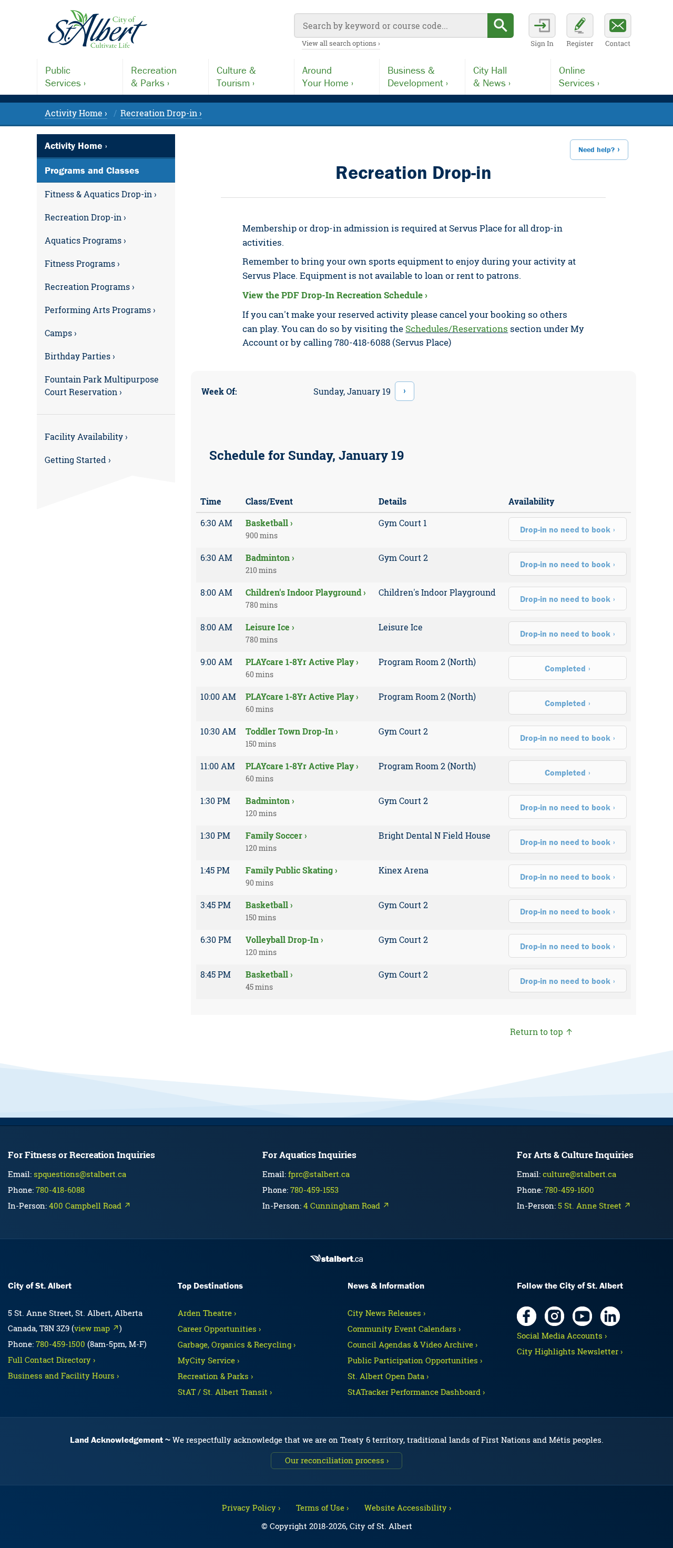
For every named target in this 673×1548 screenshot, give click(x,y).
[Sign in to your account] (542, 31)
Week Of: (219, 391)
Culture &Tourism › (236, 76)
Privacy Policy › (251, 1507)
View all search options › (341, 43)
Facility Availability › (86, 436)
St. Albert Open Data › (388, 1376)
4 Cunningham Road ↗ (346, 1205)
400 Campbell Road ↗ (90, 1205)
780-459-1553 (314, 1189)
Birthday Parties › (80, 355)
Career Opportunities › (219, 1328)
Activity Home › (76, 112)
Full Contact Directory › (51, 1359)
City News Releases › (386, 1313)
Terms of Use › (322, 1507)
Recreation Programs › (90, 286)
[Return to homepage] (97, 29)
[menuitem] (106, 194)
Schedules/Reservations (456, 329)
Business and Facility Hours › (63, 1375)
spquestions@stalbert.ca (80, 1174)
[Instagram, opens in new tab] (554, 1316)
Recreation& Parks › (154, 76)
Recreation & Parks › (215, 1376)
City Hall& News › (492, 76)
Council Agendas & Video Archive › (412, 1344)
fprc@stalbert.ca (319, 1174)
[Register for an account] (580, 31)
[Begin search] (500, 25)
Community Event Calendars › (404, 1328)
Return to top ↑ (541, 1031)
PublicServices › (65, 76)
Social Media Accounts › (562, 1335)
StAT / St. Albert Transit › (225, 1391)
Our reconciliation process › (337, 1460)
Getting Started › (78, 459)
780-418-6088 (60, 1189)
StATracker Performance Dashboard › (416, 1391)
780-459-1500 (60, 1344)
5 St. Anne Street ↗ (594, 1205)
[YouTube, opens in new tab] (582, 1316)
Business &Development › (418, 76)
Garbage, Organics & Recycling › (236, 1344)
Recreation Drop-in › (161, 112)
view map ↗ (96, 1328)
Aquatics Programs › (85, 240)
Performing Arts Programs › (100, 309)
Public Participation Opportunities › (415, 1360)
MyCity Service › (208, 1360)
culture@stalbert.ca (579, 1174)
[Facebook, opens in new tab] (526, 1316)
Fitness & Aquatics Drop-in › (101, 193)
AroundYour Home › (327, 76)
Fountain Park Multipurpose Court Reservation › (102, 385)
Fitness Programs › (82, 263)
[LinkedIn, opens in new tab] (610, 1316)
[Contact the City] (618, 31)
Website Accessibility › (407, 1507)
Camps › (61, 332)
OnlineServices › (579, 76)
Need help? (596, 149)
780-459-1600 (569, 1189)
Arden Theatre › (207, 1313)
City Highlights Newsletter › (570, 1351)
